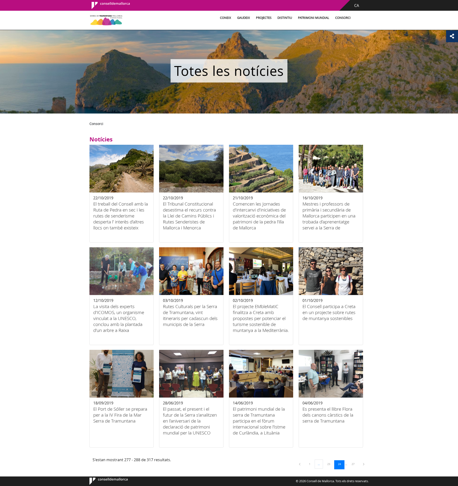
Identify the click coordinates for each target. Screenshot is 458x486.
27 (354, 464)
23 (330, 464)
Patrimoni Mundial (313, 18)
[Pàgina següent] (364, 464)
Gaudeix (243, 18)
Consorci (343, 18)
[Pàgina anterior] (300, 464)
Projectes (263, 18)
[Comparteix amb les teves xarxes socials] (452, 36)
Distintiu (284, 18)
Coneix (225, 18)
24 (341, 464)
